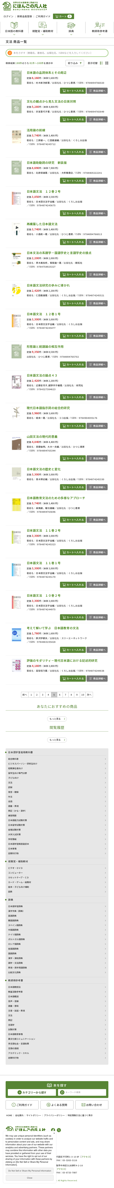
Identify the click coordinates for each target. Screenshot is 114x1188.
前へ (24, 694)
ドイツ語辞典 (14, 934)
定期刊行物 (13, 853)
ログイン (9, 16)
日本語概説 (13, 996)
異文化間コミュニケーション (21, 1038)
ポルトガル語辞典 (16, 939)
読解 (10, 787)
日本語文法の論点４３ (42, 375)
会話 (10, 801)
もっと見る (55, 718)
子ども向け (13, 777)
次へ (89, 694)
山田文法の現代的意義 (42, 436)
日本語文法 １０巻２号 (44, 595)
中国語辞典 (13, 929)
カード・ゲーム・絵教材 (19, 882)
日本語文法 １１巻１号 (44, 563)
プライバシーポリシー (54, 1115)
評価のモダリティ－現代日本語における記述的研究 (62, 660)
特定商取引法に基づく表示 (80, 1115)
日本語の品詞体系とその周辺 (47, 72)
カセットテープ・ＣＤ (18, 877)
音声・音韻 (13, 1001)
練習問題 (12, 815)
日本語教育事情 (15, 1034)
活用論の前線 (36, 130)
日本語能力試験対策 (17, 820)
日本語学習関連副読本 (18, 843)
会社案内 (19, 1115)
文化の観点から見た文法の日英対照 (51, 101)
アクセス (85, 1156)
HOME (9, 1115)
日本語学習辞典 (15, 906)
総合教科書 (13, 758)
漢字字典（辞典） (16, 910)
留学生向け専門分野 (17, 773)
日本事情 (12, 848)
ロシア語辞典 (14, 943)
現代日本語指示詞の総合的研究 (48, 408)
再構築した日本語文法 (42, 224)
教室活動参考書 (15, 991)
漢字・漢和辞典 (15, 958)
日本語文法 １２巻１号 (44, 314)
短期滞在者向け (15, 768)
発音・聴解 (13, 791)
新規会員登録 (24, 16)
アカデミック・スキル (18, 1053)
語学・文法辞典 (15, 962)
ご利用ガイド (43, 16)
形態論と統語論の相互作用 (45, 346)
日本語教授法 (14, 986)
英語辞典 (12, 915)
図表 (10, 891)
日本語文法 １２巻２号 (44, 191)
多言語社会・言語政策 (18, 1043)
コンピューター (15, 872)
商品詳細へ (99, 90)
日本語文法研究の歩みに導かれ (48, 285)
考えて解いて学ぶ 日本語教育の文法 (53, 628)
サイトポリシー (33, 1115)
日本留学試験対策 (16, 824)
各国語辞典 (13, 948)
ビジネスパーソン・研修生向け (22, 763)
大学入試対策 (14, 834)
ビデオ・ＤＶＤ (15, 867)
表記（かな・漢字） (17, 810)
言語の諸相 (13, 1048)
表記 (10, 1020)
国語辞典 (12, 953)
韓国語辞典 (13, 920)
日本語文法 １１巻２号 (44, 530)
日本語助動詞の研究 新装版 (47, 162)
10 (82, 694)
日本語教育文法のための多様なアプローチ (56, 498)
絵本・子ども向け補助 (18, 886)
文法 (10, 782)
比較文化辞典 (14, 972)
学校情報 (12, 839)
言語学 (11, 1024)
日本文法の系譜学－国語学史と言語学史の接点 (59, 253)
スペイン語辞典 (15, 925)
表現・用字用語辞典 (17, 967)
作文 (10, 796)
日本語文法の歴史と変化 (44, 469)
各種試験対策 (14, 829)
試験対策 (12, 1029)
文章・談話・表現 (16, 1010)
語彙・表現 (13, 806)
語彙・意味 (13, 1005)
